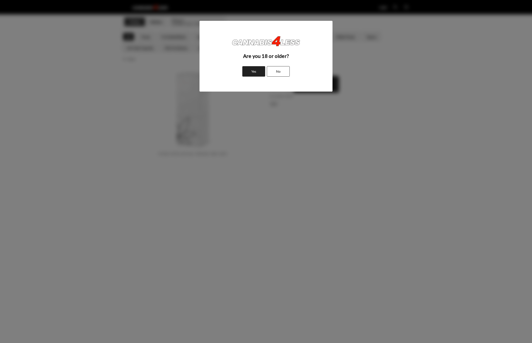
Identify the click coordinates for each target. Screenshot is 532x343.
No (278, 71)
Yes (253, 71)
